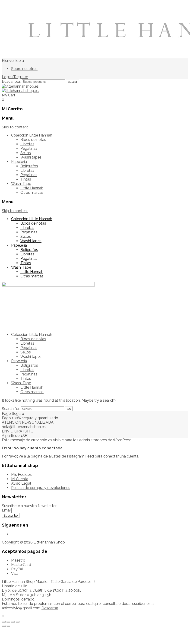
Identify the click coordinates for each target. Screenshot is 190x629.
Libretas (27, 144)
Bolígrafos (29, 166)
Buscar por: (11, 81)
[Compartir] (8, 622)
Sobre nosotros (24, 69)
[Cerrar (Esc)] (4, 622)
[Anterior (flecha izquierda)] (4, 626)
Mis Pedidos (21, 474)
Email (6, 510)
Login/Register (15, 77)
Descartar (49, 608)
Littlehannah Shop (49, 542)
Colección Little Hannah (31, 135)
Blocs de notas (33, 139)
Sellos (25, 153)
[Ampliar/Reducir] (17, 622)
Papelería (19, 161)
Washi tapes (30, 157)
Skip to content (15, 127)
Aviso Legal (21, 483)
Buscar (72, 81)
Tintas (25, 179)
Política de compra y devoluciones (40, 488)
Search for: (11, 409)
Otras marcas (32, 192)
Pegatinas (28, 148)
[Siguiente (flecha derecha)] (8, 626)
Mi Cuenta (19, 479)
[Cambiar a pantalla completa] (13, 622)
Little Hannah (31, 188)
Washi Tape (21, 183)
